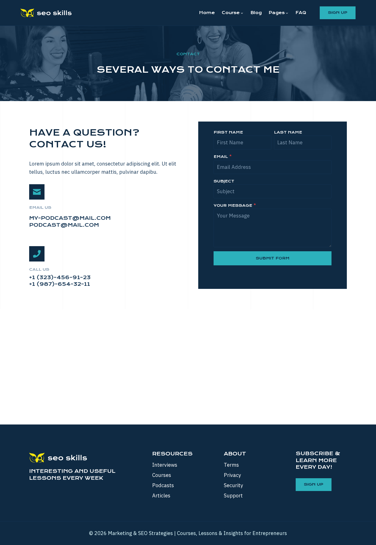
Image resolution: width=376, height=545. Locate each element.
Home (207, 12)
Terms (231, 464)
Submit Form (273, 258)
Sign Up (337, 12)
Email (223, 156)
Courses (161, 475)
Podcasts (163, 485)
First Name (228, 132)
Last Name (288, 132)
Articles (161, 495)
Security (233, 485)
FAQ (300, 12)
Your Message (235, 205)
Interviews (164, 464)
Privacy (232, 475)
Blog (256, 12)
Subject (224, 181)
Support (233, 495)
